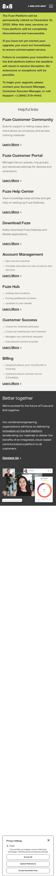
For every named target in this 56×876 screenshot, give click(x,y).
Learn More (10, 144)
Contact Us (10, 458)
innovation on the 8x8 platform (22, 431)
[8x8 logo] (8, 6)
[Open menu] (51, 6)
